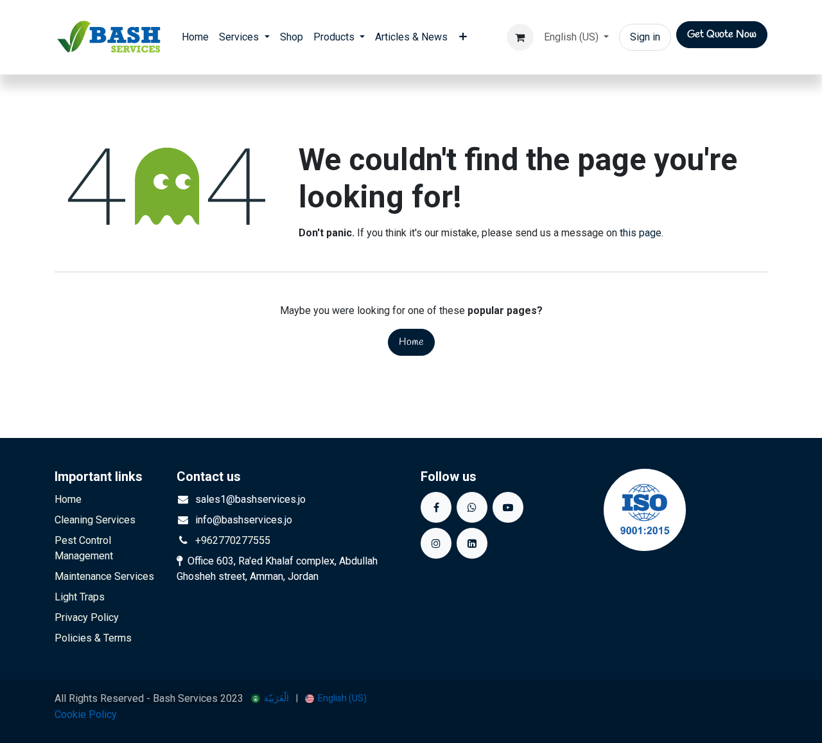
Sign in (645, 37)
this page (640, 233)
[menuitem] (195, 37)
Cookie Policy (86, 714)
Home (411, 342)
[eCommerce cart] (520, 37)
